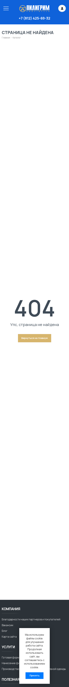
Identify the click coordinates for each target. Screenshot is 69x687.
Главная (6, 37)
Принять (34, 675)
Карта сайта (9, 636)
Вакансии (7, 625)
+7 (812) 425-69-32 (34, 18)
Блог (4, 631)
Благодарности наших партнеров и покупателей (31, 619)
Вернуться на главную (34, 338)
